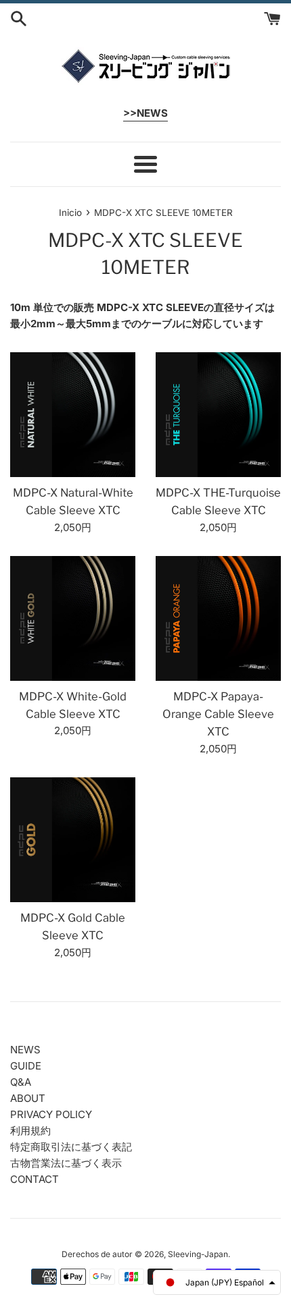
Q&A (20, 1082)
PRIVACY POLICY (51, 1114)
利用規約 (30, 1130)
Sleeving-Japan (198, 1254)
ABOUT (27, 1098)
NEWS (25, 1049)
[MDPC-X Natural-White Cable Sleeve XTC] (72, 414)
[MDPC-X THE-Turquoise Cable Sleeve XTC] (218, 414)
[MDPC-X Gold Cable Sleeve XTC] (72, 839)
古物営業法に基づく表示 (66, 1163)
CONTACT (34, 1179)
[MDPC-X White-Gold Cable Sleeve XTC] (72, 618)
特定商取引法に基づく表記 (71, 1146)
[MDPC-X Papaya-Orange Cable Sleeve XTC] (218, 618)
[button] (217, 1282)
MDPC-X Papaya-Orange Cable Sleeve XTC (218, 714)
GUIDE (25, 1065)
